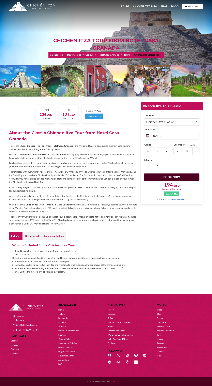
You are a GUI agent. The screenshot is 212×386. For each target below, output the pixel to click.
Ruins (110, 318)
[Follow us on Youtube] (137, 356)
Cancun (89, 54)
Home (61, 309)
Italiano (14, 353)
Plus (159, 314)
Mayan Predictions (66, 351)
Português (15, 349)
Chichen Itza (56, 54)
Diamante (161, 322)
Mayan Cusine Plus (165, 330)
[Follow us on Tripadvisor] (120, 363)
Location (112, 314)
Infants (148, 159)
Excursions (162, 347)
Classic (160, 309)
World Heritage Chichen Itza (120, 335)
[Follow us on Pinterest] (111, 363)
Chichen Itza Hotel (116, 330)
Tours (127, 54)
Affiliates (62, 326)
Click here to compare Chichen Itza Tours (171, 199)
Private (160, 335)
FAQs (60, 364)
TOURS (125, 6)
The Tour (149, 115)
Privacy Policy (64, 339)
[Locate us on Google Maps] (128, 363)
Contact (62, 322)
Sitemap (62, 335)
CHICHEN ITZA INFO (145, 6)
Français (14, 345)
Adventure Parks (66, 355)
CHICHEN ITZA (116, 305)
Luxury (160, 339)
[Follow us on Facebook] (111, 356)
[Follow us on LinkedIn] (146, 356)
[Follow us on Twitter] (120, 356)
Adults (147, 144)
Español (14, 340)
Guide (160, 355)
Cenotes (161, 351)
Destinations (74, 54)
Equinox (111, 343)
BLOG (174, 6)
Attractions (63, 360)
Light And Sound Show (118, 339)
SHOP (164, 6)
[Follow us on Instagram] (128, 356)
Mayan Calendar (65, 347)
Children (184, 144)
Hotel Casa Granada (108, 54)
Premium (161, 343)
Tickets (61, 314)
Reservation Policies (67, 343)
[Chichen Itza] (32, 6)
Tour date (149, 129)
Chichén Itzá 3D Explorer (119, 322)
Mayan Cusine (163, 326)
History (111, 309)
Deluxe (160, 318)
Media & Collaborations (68, 330)
